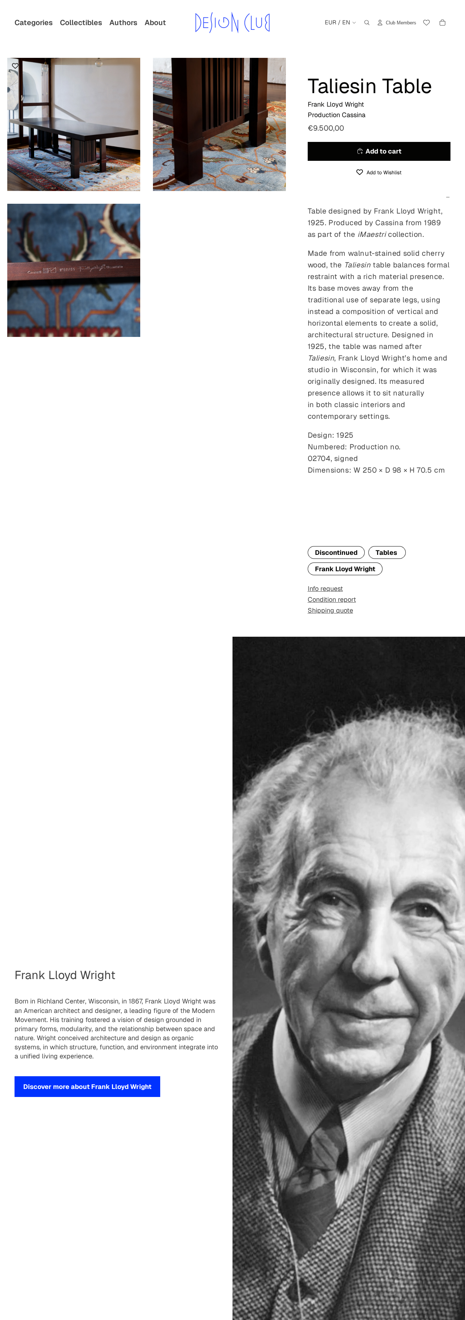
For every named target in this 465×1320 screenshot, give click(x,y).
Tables (387, 552)
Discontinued (336, 552)
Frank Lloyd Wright (345, 569)
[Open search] (367, 23)
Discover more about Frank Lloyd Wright (87, 1086)
